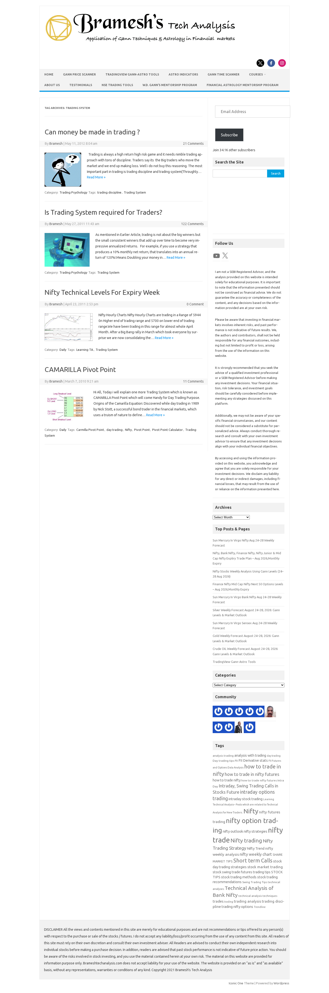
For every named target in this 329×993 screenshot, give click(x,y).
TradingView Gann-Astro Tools (132, 74)
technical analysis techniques (257, 895)
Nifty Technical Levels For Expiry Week (102, 292)
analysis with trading (250, 755)
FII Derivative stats (253, 760)
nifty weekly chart (256, 854)
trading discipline (109, 192)
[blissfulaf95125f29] (229, 712)
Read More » (96, 177)
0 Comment (195, 304)
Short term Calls (252, 860)
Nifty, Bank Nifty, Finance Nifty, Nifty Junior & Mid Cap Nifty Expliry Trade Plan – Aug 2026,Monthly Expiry (247, 558)
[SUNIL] (249, 728)
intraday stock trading (246, 799)
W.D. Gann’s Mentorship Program (170, 85)
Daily (62, 349)
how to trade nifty (227, 780)
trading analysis (247, 901)
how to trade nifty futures (259, 780)
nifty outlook (233, 831)
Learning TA (84, 349)
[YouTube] (216, 256)
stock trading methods (239, 877)
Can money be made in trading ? (92, 132)
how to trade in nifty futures (252, 774)
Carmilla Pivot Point (90, 429)
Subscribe (229, 135)
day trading (114, 429)
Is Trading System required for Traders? (103, 212)
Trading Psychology (73, 192)
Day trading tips (223, 760)
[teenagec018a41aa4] (218, 728)
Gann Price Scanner (79, 74)
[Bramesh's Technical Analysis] (140, 42)
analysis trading (223, 755)
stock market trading (265, 867)
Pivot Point (142, 429)
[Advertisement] (248, 208)
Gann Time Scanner (223, 74)
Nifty (128, 429)
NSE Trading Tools (117, 85)
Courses (256, 74)
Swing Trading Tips (254, 882)
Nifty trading (246, 840)
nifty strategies (255, 831)
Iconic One (236, 983)
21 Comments (193, 143)
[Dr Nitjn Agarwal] (249, 712)
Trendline (260, 906)
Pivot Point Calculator (167, 429)
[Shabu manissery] (270, 712)
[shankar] (239, 712)
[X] (225, 256)
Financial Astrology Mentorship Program (242, 85)
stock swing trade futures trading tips (241, 872)
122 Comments (192, 224)
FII (236, 760)
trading (228, 901)
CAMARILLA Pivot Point (80, 369)
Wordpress (281, 983)
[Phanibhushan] (229, 728)
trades (218, 901)
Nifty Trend (255, 848)
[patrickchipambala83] (239, 728)
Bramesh (56, 143)
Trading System (135, 192)
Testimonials (80, 85)
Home (48, 74)
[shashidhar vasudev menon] (218, 712)
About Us (52, 85)
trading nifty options (237, 907)
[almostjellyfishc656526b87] (260, 712)
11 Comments (193, 381)
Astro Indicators (183, 74)
